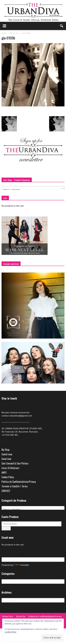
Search (6, 528)
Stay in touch (9, 398)
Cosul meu (6, 459)
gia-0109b (8, 38)
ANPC (4, 472)
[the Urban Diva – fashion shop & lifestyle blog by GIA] (33, 11)
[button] (61, 26)
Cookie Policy (8, 477)
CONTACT (6, 491)
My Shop (5, 449)
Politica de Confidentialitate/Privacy (19, 481)
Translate (24, 565)
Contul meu (7, 454)
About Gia (20, 616)
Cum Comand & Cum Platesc (15, 463)
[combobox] (33, 188)
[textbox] (33, 189)
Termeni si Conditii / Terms (15, 486)
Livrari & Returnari (10, 468)
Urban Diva (7, 616)
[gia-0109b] (33, 105)
